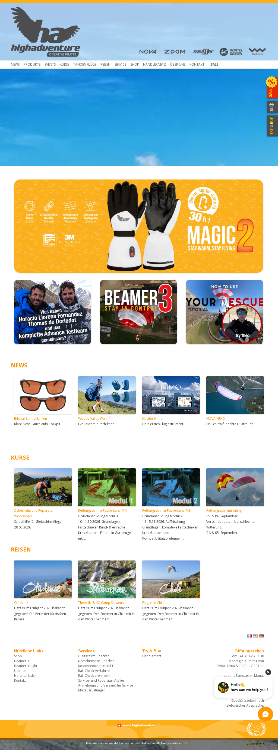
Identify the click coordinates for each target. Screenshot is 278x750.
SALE (272, 88)
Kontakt (196, 64)
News (15, 64)
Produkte (32, 64)
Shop (134, 64)
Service (120, 64)
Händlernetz (151, 656)
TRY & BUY (272, 126)
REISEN (21, 549)
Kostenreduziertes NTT (95, 666)
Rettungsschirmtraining (224, 510)
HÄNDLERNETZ (154, 64)
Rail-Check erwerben (94, 675)
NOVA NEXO (215, 418)
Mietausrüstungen (92, 690)
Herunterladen (25, 675)
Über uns (177, 64)
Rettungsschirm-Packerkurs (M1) (102, 510)
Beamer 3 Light (25, 666)
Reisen (105, 64)
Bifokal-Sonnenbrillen (30, 418)
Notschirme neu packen (96, 661)
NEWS (19, 365)
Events (50, 64)
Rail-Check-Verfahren (94, 670)
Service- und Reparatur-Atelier (101, 680)
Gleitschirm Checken (93, 656)
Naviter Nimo (152, 418)
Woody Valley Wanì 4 (94, 418)
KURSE (20, 457)
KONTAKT (272, 104)
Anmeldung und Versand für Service (105, 685)
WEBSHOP (272, 110)
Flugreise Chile (153, 602)
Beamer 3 (21, 661)
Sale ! (215, 64)
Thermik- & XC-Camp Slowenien (102, 602)
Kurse (64, 64)
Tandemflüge (84, 64)
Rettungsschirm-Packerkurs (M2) (166, 510)
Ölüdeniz (21, 602)
